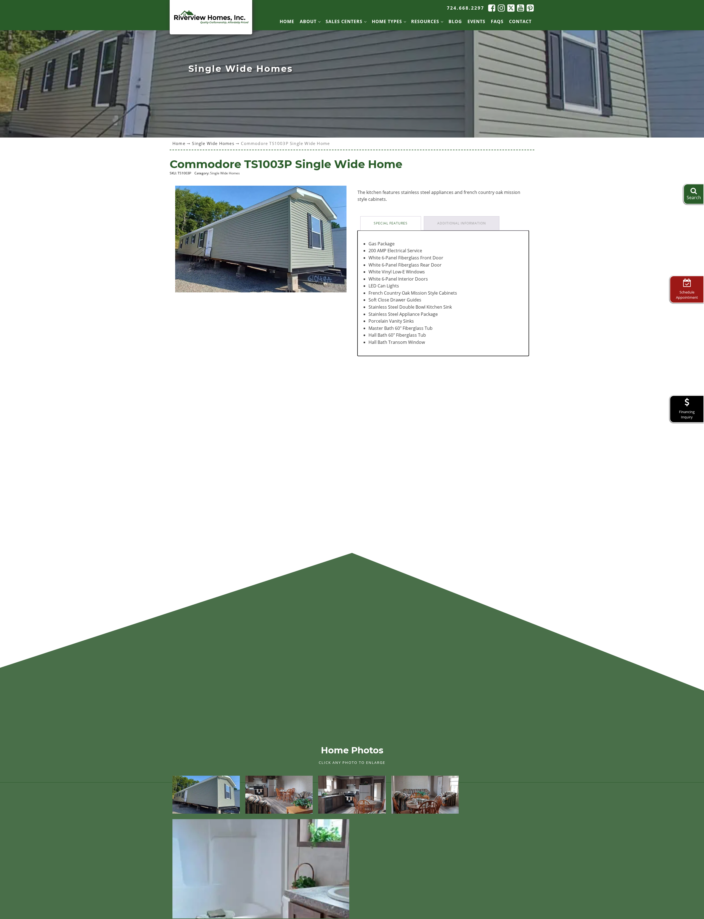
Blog (455, 21)
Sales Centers (344, 21)
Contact (520, 21)
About (308, 21)
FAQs (497, 21)
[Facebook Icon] (491, 8)
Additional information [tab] (461, 223)
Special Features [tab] (391, 223)
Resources (425, 21)
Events (476, 21)
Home (287, 21)
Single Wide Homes (213, 143)
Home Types (387, 21)
